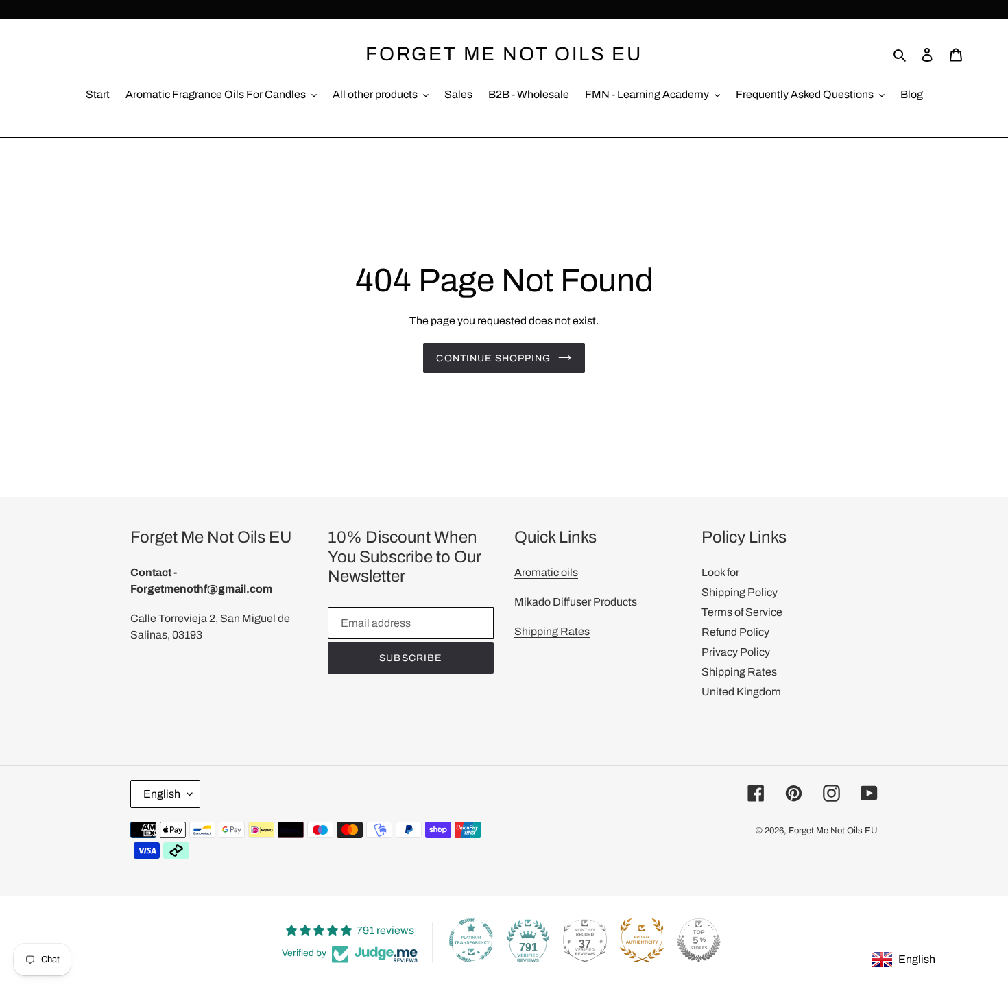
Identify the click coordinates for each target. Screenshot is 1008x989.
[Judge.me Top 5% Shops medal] (699, 940)
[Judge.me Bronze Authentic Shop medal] (642, 940)
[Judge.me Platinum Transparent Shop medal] (471, 940)
